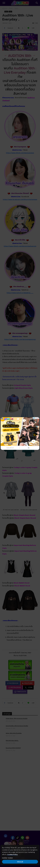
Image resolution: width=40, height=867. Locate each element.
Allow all (20, 862)
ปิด (28, 448)
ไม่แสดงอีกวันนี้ (10, 448)
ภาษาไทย (4, 858)
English (10, 858)
